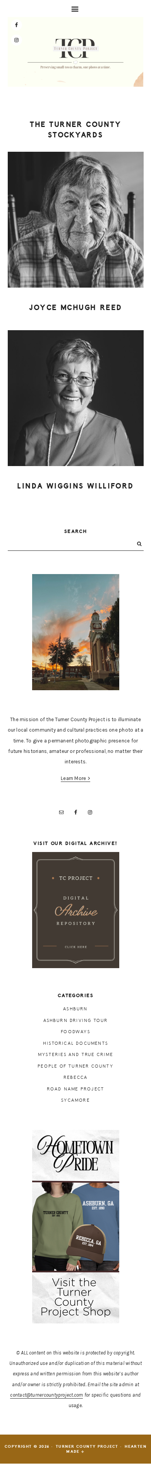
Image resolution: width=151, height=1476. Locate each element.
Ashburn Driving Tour (75, 1020)
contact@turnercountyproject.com (46, 1395)
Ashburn (75, 1009)
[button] (75, 8)
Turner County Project (75, 54)
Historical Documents (75, 1043)
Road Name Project (75, 1089)
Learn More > (75, 778)
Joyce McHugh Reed (75, 307)
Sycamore (75, 1100)
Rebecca (75, 1077)
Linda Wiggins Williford (75, 486)
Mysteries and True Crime (75, 1055)
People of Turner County (75, 1066)
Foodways (75, 1032)
